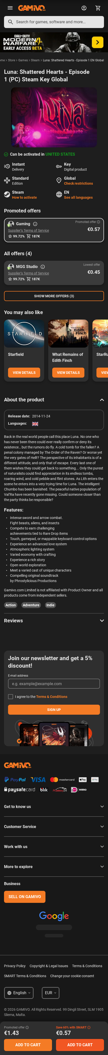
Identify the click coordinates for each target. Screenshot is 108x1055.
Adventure (31, 605)
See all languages (78, 197)
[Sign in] (84, 8)
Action (11, 605)
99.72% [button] (19, 236)
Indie (50, 605)
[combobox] (54, 22)
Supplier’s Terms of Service (28, 230)
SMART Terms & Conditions (25, 976)
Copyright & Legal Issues (49, 966)
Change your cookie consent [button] (72, 976)
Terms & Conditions (51, 697)
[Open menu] (10, 8)
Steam (35, 60)
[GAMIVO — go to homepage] (31, 8)
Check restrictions (78, 183)
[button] (54, 230)
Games (23, 60)
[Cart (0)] (98, 8)
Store (11, 60)
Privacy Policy (15, 966)
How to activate (24, 197)
